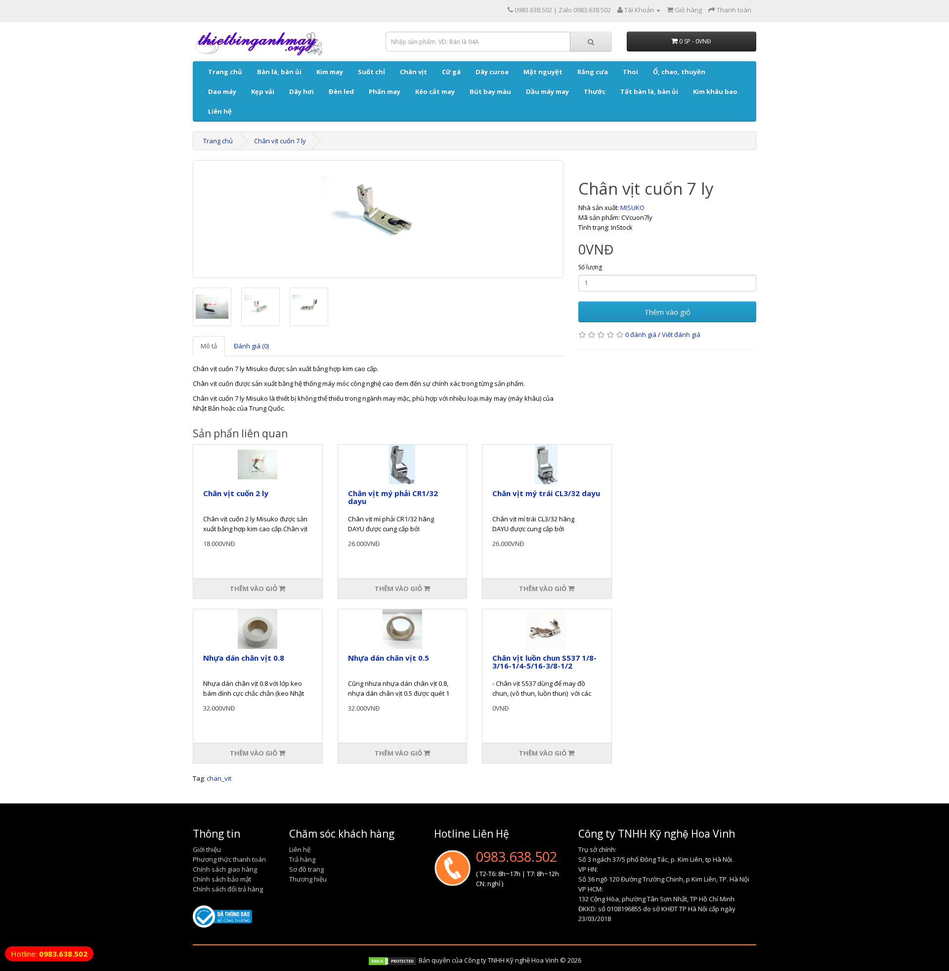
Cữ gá (451, 71)
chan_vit (219, 778)
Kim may (329, 71)
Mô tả (209, 345)
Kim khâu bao (715, 91)
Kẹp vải (262, 91)
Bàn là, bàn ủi (279, 71)
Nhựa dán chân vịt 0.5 (388, 658)
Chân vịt (413, 71)
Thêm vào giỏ (667, 312)
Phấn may (384, 91)
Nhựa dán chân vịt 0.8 (243, 658)
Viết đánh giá (681, 334)
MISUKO (632, 207)
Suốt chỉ (371, 71)
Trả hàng (302, 859)
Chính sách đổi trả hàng (228, 889)
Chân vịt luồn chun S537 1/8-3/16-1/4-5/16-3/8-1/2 (544, 662)
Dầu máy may (547, 91)
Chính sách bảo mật (222, 879)
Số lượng (590, 267)
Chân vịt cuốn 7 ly (280, 140)
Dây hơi (301, 91)
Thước (594, 91)
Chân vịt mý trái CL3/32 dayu (546, 493)
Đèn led (341, 91)
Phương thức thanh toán (229, 859)
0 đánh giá (640, 334)
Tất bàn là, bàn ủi (649, 91)
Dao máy (222, 91)
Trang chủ (225, 71)
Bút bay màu (490, 91)
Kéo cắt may (435, 91)
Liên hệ (220, 111)
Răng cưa (592, 71)
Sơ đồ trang (306, 869)
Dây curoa (492, 71)
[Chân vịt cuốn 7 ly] (378, 219)
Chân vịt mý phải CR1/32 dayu (393, 497)
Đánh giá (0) (251, 345)
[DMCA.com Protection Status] (392, 960)
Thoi (630, 71)
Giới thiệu (207, 849)
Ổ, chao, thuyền (679, 71)
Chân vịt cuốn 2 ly (235, 493)
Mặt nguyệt (542, 71)
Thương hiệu (308, 879)
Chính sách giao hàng (225, 869)
